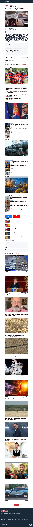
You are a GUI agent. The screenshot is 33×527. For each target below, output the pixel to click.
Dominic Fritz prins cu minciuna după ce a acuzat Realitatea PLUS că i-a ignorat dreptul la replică (17, 173)
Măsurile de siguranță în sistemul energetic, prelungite (14, 195)
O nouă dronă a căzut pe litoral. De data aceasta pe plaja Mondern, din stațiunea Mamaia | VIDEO (16, 49)
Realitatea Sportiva (7, 518)
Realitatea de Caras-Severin (10, 520)
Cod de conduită (18, 513)
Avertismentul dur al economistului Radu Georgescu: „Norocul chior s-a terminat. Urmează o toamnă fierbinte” (19, 202)
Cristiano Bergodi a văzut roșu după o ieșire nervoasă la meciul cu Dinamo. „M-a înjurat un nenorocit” (16, 95)
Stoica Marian (26, 271)
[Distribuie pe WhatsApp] (26, 29)
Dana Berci (11, 28)
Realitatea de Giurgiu (16, 520)
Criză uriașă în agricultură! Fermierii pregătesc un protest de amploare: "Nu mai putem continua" (15, 336)
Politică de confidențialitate (12, 513)
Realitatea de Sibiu (26, 519)
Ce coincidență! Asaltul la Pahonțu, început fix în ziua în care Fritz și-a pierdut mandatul (16, 51)
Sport (7, 96)
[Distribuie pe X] (27, 29)
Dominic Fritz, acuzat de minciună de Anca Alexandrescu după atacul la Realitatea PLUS (19, 169)
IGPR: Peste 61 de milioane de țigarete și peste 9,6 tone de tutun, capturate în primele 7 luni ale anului (15, 273)
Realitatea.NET (2, 518)
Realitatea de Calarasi (3, 519)
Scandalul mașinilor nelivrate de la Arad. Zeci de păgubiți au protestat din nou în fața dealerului (15, 502)
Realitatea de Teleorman (17, 518)
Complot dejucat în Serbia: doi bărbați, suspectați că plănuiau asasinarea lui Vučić (16, 46)
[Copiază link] (22, 29)
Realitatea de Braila (20, 519)
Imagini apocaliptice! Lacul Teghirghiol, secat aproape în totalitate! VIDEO (16, 53)
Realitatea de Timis (29, 518)
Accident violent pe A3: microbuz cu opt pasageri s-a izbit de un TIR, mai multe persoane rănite (19, 228)
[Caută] (25, 1)
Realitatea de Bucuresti (3, 520)
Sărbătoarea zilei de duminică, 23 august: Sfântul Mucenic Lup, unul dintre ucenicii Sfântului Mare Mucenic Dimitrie (16, 98)
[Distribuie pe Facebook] (24, 29)
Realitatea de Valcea (22, 520)
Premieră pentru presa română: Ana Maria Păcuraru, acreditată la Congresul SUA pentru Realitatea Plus (16, 461)
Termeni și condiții (6, 513)
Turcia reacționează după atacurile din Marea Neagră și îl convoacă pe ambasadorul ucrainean (19, 162)
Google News (24, 64)
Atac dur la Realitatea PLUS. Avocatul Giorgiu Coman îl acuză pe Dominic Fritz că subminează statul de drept (18, 166)
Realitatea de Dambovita (15, 519)
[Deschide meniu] (28, 1)
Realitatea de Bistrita (23, 518)
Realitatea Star (12, 518)
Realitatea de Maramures (24, 292)
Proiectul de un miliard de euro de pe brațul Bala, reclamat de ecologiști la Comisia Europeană (15, 419)
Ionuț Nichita (26, 479)
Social (7, 90)
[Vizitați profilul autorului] (5, 29)
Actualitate (7, 5)
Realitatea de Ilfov (9, 519)
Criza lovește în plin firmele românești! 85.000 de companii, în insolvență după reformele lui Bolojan (18, 209)
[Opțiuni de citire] (31, 525)
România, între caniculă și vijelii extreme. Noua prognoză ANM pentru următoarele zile (19, 224)
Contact (2, 513)
